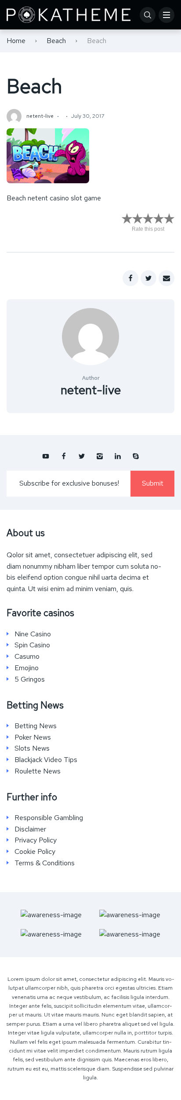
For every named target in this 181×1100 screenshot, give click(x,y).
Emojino (26, 668)
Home (16, 40)
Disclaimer (30, 829)
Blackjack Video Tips (45, 759)
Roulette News (37, 771)
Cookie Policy (34, 851)
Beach (56, 40)
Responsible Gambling (48, 817)
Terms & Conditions (44, 863)
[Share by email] (166, 278)
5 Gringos (29, 679)
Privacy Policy (35, 840)
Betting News (35, 726)
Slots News (32, 748)
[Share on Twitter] (148, 278)
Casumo (27, 656)
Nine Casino (32, 634)
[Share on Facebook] (130, 278)
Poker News (32, 737)
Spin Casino (32, 645)
